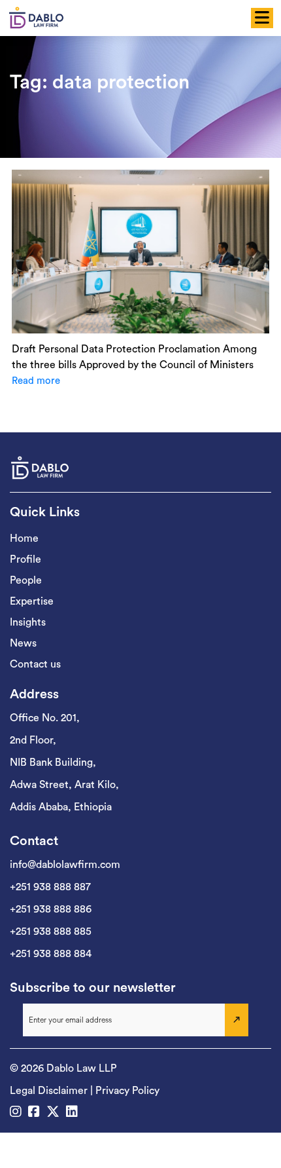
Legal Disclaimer (49, 1090)
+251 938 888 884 (50, 954)
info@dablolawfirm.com (65, 864)
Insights (28, 622)
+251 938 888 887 (50, 887)
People (26, 580)
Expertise (32, 601)
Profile (25, 559)
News (23, 643)
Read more (36, 381)
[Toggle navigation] (260, 18)
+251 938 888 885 (50, 931)
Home (24, 538)
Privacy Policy (127, 1090)
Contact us (35, 664)
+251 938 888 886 (50, 909)
